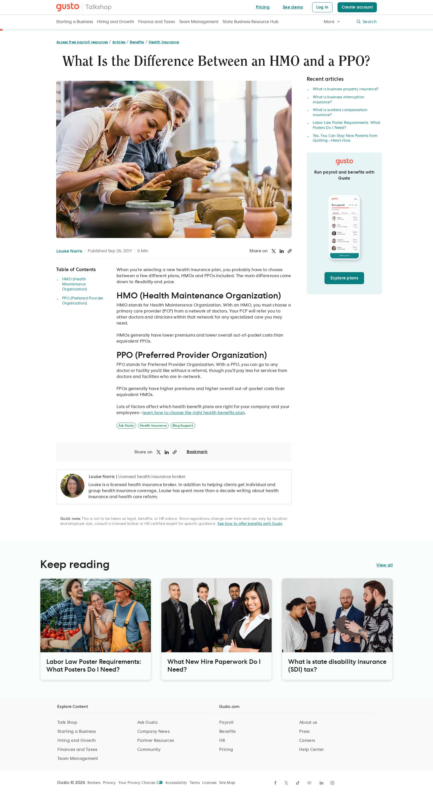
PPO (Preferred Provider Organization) (82, 301)
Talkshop (98, 7)
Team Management (199, 22)
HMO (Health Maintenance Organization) (74, 284)
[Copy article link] (290, 251)
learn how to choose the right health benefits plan (194, 413)
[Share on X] (274, 251)
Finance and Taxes (156, 22)
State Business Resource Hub (251, 22)
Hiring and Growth (115, 22)
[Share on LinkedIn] (282, 251)
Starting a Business (74, 22)
